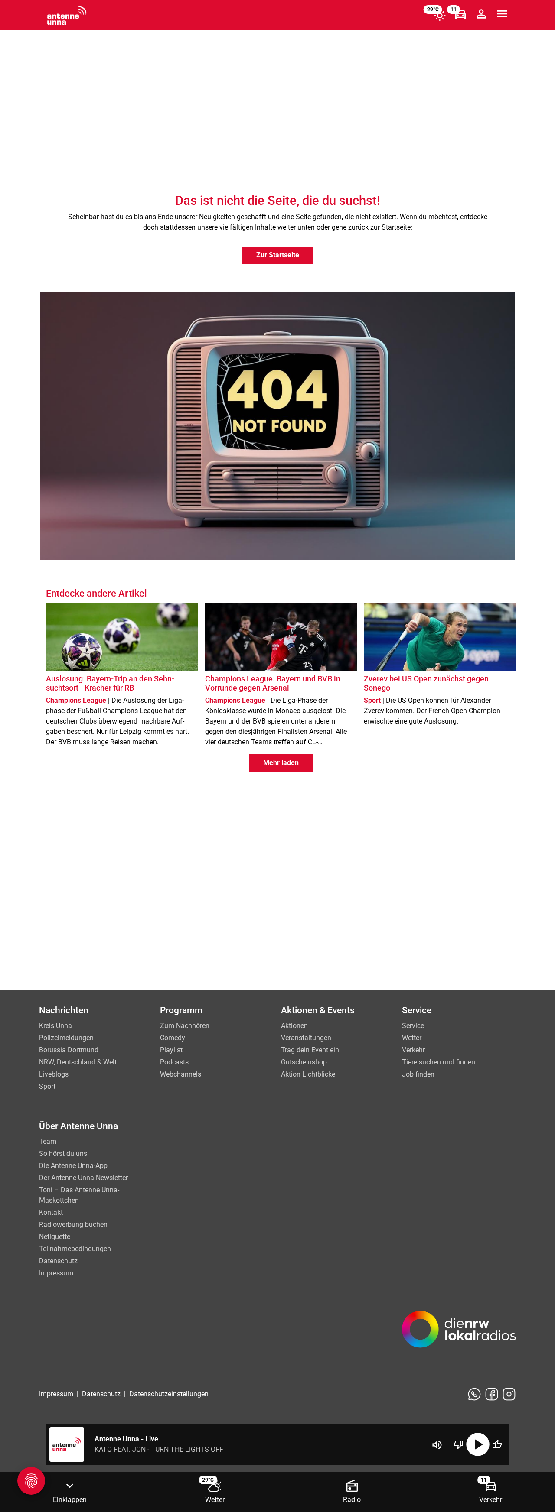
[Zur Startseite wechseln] (67, 15)
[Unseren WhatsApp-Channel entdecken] (474, 1394)
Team (47, 1141)
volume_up (437, 1445)
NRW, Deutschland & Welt (78, 1062)
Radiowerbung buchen (73, 1224)
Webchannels (180, 1074)
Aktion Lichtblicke (308, 1074)
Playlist (171, 1050)
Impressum (56, 1273)
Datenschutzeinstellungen (169, 1394)
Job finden (418, 1074)
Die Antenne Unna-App (73, 1166)
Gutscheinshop (304, 1062)
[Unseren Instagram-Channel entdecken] (509, 1394)
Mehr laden (281, 763)
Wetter (411, 1038)
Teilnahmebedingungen (75, 1249)
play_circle (478, 1444)
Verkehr (413, 1050)
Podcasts (174, 1062)
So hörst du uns (63, 1153)
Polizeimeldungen (66, 1038)
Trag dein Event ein (310, 1050)
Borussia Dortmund (68, 1050)
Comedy (172, 1038)
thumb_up (497, 1444)
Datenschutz (58, 1261)
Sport (47, 1086)
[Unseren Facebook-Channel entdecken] (492, 1394)
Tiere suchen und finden (438, 1062)
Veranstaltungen (306, 1038)
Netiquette (54, 1237)
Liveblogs (54, 1074)
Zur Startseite (277, 255)
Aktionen (294, 1026)
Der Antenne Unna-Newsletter (83, 1178)
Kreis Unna (55, 1026)
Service (413, 1026)
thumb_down (459, 1444)
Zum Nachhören (184, 1026)
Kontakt (51, 1212)
